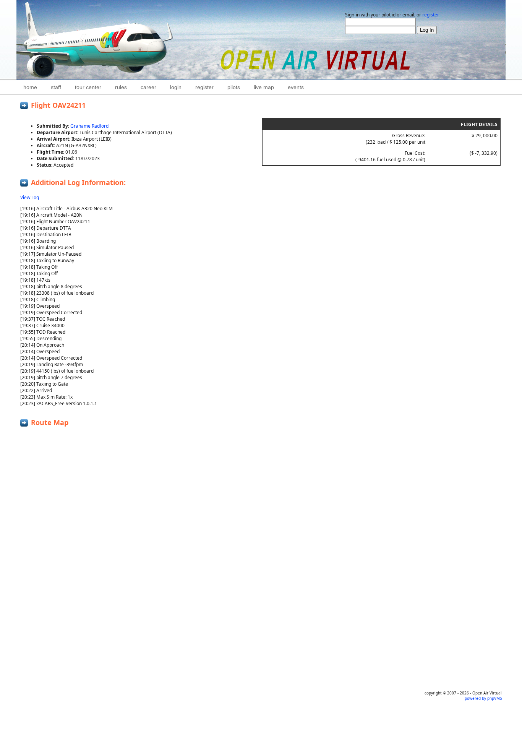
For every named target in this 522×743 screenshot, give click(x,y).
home (30, 87)
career (148, 87)
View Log (29, 197)
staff (56, 87)
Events (296, 87)
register (430, 14)
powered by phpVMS (483, 698)
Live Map (264, 87)
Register (204, 87)
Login (176, 87)
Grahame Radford (89, 126)
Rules (121, 87)
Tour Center (88, 87)
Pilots (233, 87)
